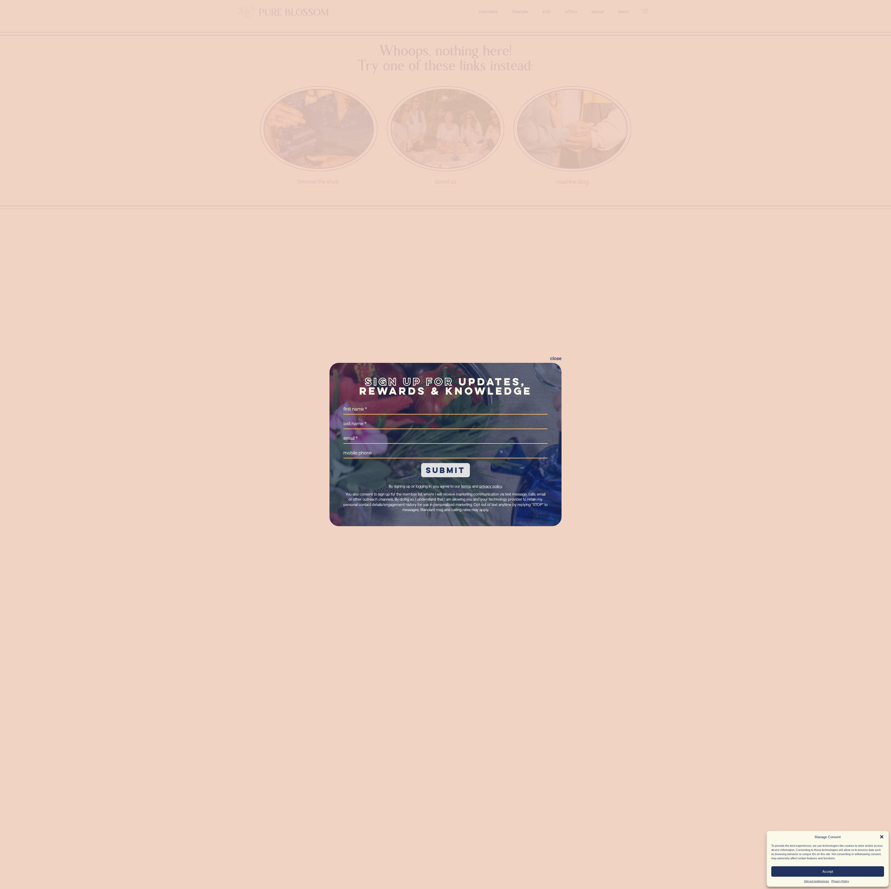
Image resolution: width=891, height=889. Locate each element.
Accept (827, 871)
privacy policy (490, 486)
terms (466, 486)
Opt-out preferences (816, 881)
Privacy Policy (840, 881)
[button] (881, 836)
